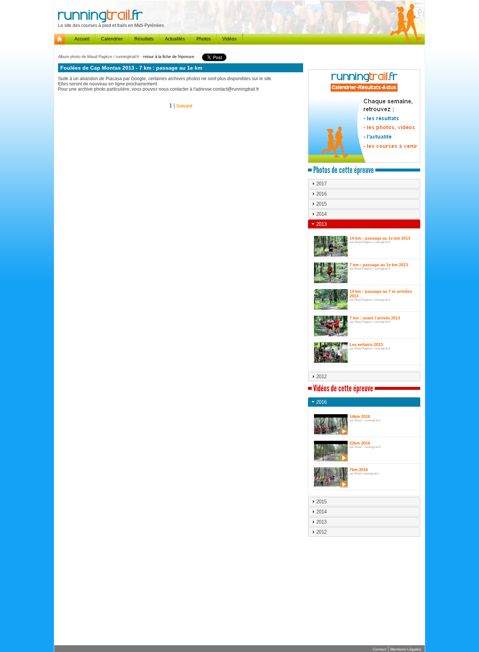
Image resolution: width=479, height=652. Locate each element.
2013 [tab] (321, 224)
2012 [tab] (321, 376)
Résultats (143, 39)
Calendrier (112, 39)
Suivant (184, 106)
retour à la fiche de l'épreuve (168, 56)
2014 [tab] (321, 214)
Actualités (175, 39)
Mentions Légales (405, 649)
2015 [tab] (321, 204)
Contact (379, 649)
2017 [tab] (321, 183)
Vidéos (229, 39)
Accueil (81, 39)
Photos (203, 39)
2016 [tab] (321, 194)
